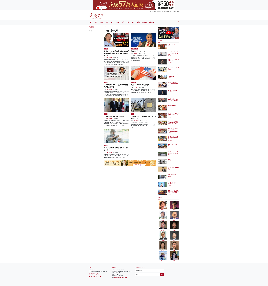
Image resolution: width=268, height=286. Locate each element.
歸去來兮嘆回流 (171, 159)
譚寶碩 (169, 69)
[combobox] (95, 31)
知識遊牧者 (133, 82)
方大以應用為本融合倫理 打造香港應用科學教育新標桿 (173, 53)
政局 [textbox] (90, 31)
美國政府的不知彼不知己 (138, 51)
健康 (117, 22)
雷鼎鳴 (135, 53)
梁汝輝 (169, 117)
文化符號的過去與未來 (172, 44)
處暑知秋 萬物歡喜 (172, 105)
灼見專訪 (106, 48)
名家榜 (138, 22)
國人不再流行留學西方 (172, 144)
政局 (91, 22)
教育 (96, 22)
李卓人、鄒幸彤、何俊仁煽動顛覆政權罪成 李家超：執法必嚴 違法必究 (173, 99)
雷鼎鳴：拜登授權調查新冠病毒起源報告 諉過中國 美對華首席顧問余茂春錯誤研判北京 (116, 53)
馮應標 (169, 160)
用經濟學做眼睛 (134, 48)
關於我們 (151, 22)
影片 (133, 22)
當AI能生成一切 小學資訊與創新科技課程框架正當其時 (173, 114)
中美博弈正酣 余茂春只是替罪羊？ (114, 116)
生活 (112, 22)
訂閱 (162, 274)
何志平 (169, 45)
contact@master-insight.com (120, 277)
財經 (107, 22)
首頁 (105, 26)
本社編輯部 (109, 57)
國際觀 (106, 82)
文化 (101, 22)
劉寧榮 (135, 87)
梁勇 (169, 154)
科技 (128, 22)
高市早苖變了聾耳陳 (172, 174)
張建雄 (169, 145)
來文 (169, 85)
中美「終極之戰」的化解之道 (140, 85)
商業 (123, 22)
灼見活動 (144, 22)
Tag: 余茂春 (109, 26)
